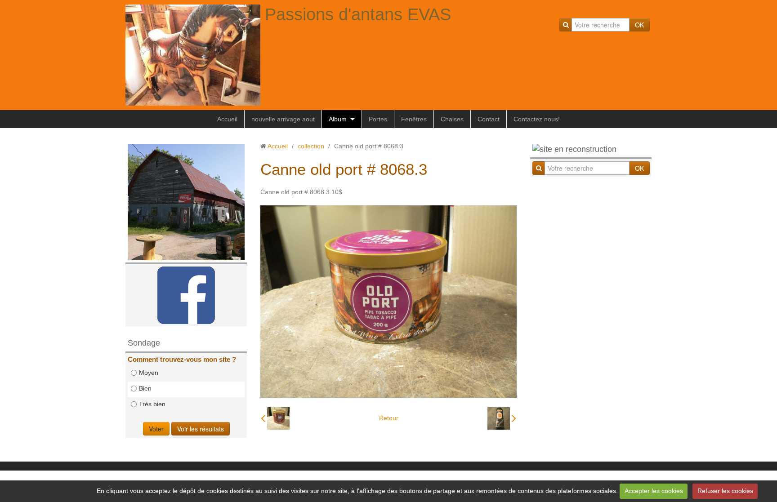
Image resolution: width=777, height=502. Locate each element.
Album (338, 119)
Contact (489, 119)
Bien (145, 388)
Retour (388, 418)
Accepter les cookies (654, 490)
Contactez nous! (537, 119)
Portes (378, 119)
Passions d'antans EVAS (358, 14)
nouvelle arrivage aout (283, 119)
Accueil (227, 119)
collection (311, 146)
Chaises (452, 119)
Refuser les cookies (725, 490)
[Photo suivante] (501, 418)
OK (639, 24)
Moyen (148, 372)
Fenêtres (414, 119)
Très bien (152, 404)
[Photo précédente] (275, 418)
